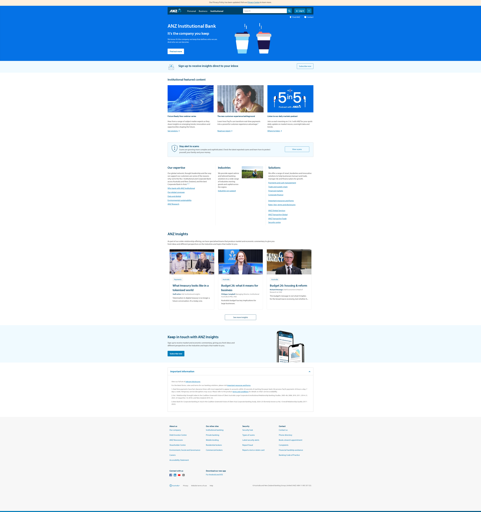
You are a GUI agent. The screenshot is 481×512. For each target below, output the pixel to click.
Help (211, 485)
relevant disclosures (193, 381)
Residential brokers (214, 445)
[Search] (289, 10)
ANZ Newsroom (176, 440)
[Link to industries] (252, 172)
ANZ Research (173, 204)
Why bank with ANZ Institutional (181, 188)
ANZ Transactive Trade (277, 218)
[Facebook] (170, 475)
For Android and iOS (214, 474)
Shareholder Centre (177, 445)
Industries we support (227, 190)
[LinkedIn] (175, 475)
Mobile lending (212, 440)
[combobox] (267, 10)
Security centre (274, 222)
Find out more (176, 51)
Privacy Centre (254, 2)
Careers (172, 455)
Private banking (212, 435)
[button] (309, 10)
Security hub (247, 430)
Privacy (185, 485)
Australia (175, 485)
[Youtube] (179, 475)
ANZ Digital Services (276, 210)
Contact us (283, 430)
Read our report (225, 131)
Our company (175, 430)
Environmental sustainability (180, 200)
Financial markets (275, 190)
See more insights (240, 317)
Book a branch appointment (290, 440)
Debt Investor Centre (178, 435)
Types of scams (248, 435)
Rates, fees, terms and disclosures (281, 204)
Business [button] (203, 11)
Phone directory (285, 435)
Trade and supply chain (278, 186)
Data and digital (174, 196)
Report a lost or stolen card (253, 450)
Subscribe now (305, 66)
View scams (297, 149)
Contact (310, 17)
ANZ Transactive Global (278, 214)
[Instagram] (183, 475)
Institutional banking (214, 430)
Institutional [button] (216, 11)
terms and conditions (241, 391)
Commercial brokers (214, 450)
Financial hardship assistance (291, 450)
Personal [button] (191, 11)
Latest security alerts (250, 440)
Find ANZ (296, 17)
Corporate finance (275, 194)
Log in (301, 11)
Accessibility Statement (179, 460)
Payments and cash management (282, 182)
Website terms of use (199, 485)
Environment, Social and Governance (184, 450)
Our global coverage (176, 192)
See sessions (174, 131)
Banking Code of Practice (289, 455)
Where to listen (274, 131)
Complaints (283, 445)
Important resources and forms (281, 200)
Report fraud (247, 445)
